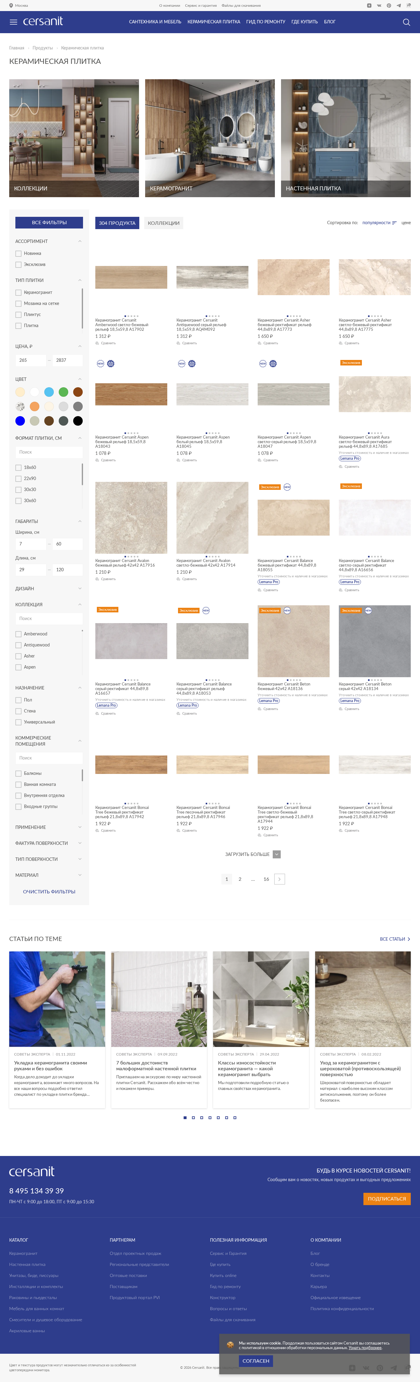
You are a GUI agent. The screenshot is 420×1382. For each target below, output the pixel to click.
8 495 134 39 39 (36, 1191)
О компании (169, 5)
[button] (185, 1117)
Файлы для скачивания (241, 5)
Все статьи (392, 939)
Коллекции (164, 223)
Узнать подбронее (365, 1348)
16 (266, 879)
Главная (16, 48)
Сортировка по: (342, 223)
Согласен (256, 1361)
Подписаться (387, 1199)
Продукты (43, 48)
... (253, 879)
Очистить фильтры (49, 891)
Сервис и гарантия (201, 5)
